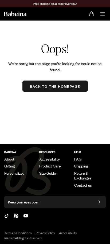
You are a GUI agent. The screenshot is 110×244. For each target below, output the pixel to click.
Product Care (50, 165)
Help (77, 152)
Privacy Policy (45, 232)
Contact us (83, 185)
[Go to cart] (91, 14)
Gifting (9, 165)
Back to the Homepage (55, 86)
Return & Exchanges (82, 175)
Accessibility (49, 159)
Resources (47, 152)
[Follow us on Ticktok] (6, 216)
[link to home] (15, 13)
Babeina (10, 152)
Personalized (14, 173)
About (9, 159)
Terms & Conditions (18, 232)
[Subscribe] (99, 202)
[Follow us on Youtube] (25, 216)
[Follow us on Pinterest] (16, 216)
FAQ (77, 159)
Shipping (81, 165)
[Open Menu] (102, 14)
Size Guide (47, 173)
